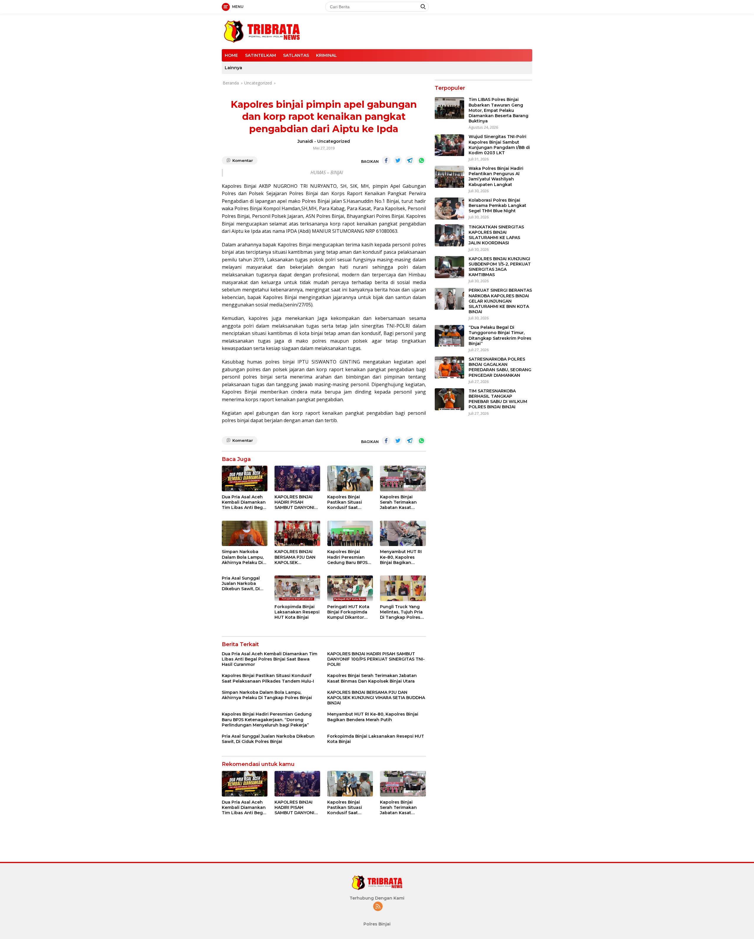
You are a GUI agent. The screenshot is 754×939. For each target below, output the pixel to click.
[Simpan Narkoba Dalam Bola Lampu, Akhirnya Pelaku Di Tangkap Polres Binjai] (244, 533)
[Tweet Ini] (397, 160)
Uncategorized (333, 141)
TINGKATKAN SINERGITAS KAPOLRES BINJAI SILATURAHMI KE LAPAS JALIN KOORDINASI (496, 235)
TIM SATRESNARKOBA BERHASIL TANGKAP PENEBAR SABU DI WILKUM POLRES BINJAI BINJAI (498, 399)
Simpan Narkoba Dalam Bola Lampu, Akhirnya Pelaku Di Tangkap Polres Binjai (243, 557)
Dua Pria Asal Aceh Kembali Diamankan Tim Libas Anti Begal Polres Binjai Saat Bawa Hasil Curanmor (244, 502)
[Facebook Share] (386, 160)
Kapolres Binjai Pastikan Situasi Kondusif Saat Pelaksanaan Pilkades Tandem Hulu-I (346, 502)
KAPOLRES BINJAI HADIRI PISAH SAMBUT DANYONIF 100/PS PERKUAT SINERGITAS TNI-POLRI (296, 502)
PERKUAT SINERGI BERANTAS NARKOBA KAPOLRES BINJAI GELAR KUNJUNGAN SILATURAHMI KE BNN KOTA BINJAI (500, 301)
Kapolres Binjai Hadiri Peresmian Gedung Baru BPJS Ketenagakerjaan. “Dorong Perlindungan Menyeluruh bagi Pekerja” (347, 557)
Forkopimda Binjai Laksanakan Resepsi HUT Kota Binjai (297, 612)
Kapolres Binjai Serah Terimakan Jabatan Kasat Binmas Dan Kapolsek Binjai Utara (398, 502)
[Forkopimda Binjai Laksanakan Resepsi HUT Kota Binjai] (297, 588)
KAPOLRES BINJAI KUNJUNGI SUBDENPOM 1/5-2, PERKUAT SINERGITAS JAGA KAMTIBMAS (500, 267)
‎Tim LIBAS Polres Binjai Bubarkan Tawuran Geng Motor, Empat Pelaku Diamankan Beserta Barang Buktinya (498, 110)
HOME (231, 55)
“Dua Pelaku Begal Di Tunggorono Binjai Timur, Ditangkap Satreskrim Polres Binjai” (500, 335)
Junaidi (305, 141)
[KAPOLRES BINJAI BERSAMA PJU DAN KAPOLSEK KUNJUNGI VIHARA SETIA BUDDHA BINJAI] (297, 533)
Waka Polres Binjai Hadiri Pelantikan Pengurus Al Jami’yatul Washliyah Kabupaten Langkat (496, 176)
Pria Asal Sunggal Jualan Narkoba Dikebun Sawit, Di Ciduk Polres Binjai (242, 583)
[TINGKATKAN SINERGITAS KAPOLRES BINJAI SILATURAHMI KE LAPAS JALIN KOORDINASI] (449, 235)
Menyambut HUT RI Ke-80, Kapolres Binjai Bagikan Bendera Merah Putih (403, 557)
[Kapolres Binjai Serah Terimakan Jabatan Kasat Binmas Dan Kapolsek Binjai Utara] (403, 478)
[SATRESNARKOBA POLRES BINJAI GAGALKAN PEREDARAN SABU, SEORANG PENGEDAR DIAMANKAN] (449, 367)
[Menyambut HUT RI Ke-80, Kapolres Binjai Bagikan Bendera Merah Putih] (403, 533)
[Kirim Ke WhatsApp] (421, 160)
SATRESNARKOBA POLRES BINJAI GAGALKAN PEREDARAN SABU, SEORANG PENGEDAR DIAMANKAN (500, 367)
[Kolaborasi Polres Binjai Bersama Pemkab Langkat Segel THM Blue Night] (449, 209)
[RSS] (378, 907)
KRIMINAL (326, 55)
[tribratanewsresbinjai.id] (262, 31)
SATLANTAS (296, 55)
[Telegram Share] (409, 160)
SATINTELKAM (260, 55)
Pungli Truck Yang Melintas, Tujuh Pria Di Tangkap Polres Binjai (401, 612)
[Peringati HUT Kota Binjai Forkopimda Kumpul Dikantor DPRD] (350, 588)
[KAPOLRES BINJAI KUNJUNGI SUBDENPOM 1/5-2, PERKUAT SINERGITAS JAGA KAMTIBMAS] (449, 267)
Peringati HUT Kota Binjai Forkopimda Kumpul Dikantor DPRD (348, 612)
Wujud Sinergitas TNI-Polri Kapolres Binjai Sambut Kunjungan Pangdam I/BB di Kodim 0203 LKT (499, 145)
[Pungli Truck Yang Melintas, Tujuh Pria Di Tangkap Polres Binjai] (403, 588)
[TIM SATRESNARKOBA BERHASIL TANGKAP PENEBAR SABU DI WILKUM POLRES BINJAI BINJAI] (449, 399)
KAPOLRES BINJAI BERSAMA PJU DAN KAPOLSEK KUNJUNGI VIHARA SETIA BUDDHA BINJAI (295, 557)
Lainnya (233, 67)
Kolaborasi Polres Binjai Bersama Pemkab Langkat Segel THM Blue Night (497, 205)
